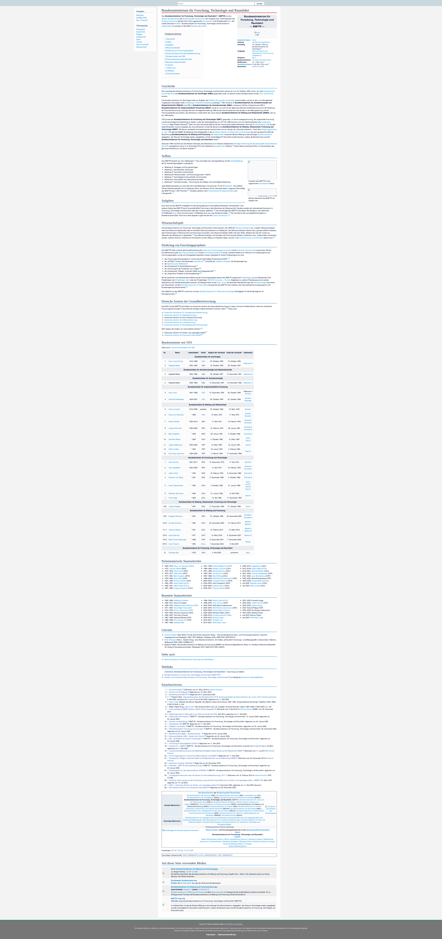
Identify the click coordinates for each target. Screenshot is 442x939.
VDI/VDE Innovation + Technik (218, 280)
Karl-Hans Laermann (176, 453)
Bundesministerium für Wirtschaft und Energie (217, 291)
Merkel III (248, 531)
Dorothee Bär (257, 60)
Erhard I (248, 393)
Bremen (244, 839)
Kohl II (248, 440)
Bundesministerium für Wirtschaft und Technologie (231, 132)
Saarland (256, 841)
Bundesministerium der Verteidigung (200, 797)
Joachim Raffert (175, 568)
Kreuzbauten (207, 21)
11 (173, 193)
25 (227, 308)
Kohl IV (248, 451)
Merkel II (248, 524)
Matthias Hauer (256, 583)
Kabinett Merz (167, 26)
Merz (248, 552)
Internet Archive (216, 689)
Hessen (259, 839)
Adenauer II (248, 363)
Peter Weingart (170, 639)
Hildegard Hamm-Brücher (183, 605)
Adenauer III (248, 374)
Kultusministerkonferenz (237, 846)
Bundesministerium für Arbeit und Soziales (215, 804)
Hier (158, 928)
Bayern (220, 839)
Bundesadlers (186, 883)
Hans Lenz (173, 392)
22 (201, 273)
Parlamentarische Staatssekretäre (221, 191)
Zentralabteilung (237, 161)
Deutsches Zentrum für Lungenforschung (179, 322)
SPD (203, 414)
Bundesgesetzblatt (226, 697)
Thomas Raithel (170, 635)
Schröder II (248, 517)
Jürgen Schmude (175, 428)
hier (149, 928)
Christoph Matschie (220, 580)
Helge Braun (256, 566)
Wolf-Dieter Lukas (219, 622)
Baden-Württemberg (209, 839)
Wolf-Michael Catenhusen (222, 578)
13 (229, 212)
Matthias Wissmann (176, 493)
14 (229, 215)
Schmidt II (248, 422)
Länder (237, 837)
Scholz (248, 541)
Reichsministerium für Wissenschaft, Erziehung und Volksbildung (262, 53)
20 (200, 268)
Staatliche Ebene (243, 40)
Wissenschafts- (212, 830)
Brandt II (248, 416)
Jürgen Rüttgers (175, 506)
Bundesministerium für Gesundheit (194, 285)
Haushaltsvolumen (244, 64)
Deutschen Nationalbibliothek (252, 677)
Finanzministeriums (220, 215)
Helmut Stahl (217, 600)
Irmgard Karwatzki (181, 588)
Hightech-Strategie (223, 261)
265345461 (227, 855)
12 (214, 210)
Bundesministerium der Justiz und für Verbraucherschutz (255, 697)
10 (188, 190)
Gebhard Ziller (179, 622)
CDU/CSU (266, 60)
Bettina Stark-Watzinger (177, 539)
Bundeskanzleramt (229, 815)
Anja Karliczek (174, 535)
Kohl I (248, 438)
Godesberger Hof (191, 102)
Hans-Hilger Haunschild (183, 607)
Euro (174, 213)
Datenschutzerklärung (227, 934)
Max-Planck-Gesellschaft (188, 252)
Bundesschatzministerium (212, 822)
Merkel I (248, 521)
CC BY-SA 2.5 (203, 889)
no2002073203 (209, 855)
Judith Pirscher (257, 603)
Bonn (254, 57)
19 (197, 266)
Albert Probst (178, 585)
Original (191, 699)
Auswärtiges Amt (251, 795)
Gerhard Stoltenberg (176, 399)
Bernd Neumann (219, 571)
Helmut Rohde (174, 421)
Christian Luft (217, 620)
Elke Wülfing (217, 576)
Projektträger (246, 277)
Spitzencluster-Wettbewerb (177, 263)
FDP (203, 392)
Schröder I (248, 515)
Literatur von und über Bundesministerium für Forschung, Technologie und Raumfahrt (196, 677)
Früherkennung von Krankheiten (251, 237)
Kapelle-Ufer (220, 146)
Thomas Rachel (219, 588)
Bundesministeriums (169, 21)
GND (185, 855)
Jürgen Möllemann (176, 445)
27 (206, 332)
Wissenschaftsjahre (242, 228)
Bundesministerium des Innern (228, 795)
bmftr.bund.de (257, 66)
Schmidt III (248, 429)
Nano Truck (221, 282)
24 (176, 293)
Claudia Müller (257, 580)
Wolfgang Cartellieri (181, 600)
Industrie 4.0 (198, 261)
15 (193, 235)
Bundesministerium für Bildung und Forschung (188, 892)
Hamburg (252, 839)
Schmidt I (248, 420)
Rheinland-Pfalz (245, 841)
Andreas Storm (218, 585)
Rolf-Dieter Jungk (256, 617)
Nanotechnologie (260, 282)
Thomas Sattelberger (259, 573)
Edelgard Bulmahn (175, 516)
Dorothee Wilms (175, 439)
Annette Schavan (175, 523)
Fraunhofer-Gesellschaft (213, 252)
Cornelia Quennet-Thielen (222, 615)
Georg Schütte (218, 617)
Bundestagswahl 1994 (261, 124)
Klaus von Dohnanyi (176, 414)
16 (274, 237)
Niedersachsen (216, 841)
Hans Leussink (174, 409)
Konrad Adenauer (168, 93)
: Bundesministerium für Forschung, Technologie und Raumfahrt (194, 671)
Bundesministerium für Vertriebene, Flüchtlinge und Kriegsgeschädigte (238, 823)
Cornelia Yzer (218, 573)
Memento (188, 689)
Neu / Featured (141, 20)
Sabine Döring (257, 605)
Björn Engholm (174, 434)
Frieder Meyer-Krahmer (221, 610)
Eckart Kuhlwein (180, 580)
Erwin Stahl (178, 578)
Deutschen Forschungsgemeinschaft (217, 250)
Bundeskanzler (269, 91)
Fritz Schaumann (180, 620)
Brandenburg (235, 839)
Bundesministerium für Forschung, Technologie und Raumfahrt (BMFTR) (191, 675)
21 (215, 270)
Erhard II (248, 398)
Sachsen (264, 841)
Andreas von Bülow (176, 477)
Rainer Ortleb (174, 449)
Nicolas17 (187, 889)
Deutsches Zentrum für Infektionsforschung (180, 320)
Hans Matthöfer (174, 467)
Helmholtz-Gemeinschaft (246, 250)
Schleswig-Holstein (236, 843)
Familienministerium (264, 134)
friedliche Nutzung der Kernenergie (221, 100)
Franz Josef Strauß (266, 93)
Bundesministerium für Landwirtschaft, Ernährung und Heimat (206, 811)
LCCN (200, 855)
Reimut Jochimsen (181, 610)
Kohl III (248, 445)
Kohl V (248, 506)
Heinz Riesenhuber (176, 485)
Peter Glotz (178, 573)
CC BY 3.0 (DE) (271, 196)
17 (229, 258)
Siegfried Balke (174, 365)
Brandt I (248, 409)
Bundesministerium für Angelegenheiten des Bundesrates (206, 817)
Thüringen (248, 843)
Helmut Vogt (173, 702)
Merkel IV (248, 535)
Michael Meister (258, 571)
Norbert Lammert (219, 568)
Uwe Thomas (218, 603)
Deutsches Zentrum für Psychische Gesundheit (182, 335)
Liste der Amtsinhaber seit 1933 (183, 347)
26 (202, 328)
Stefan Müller (257, 568)
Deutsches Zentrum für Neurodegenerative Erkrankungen (186, 325)
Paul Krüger (173, 497)
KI (235, 237)
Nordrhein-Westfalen (230, 841)
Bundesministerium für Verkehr (221, 806)
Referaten (228, 186)
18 (204, 261)
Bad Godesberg (206, 102)
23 (187, 287)
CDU (203, 399)
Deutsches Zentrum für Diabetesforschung (180, 315)
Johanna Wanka (175, 529)
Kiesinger (248, 400)
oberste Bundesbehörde (261, 42)
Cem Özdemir (174, 544)
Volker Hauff (173, 473)
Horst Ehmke (174, 462)
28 (201, 335)
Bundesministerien (205, 792)
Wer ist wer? (190, 706)
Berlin (179, 23)
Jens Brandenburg (258, 576)
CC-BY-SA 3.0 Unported (233, 924)
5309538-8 (192, 855)
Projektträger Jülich (182, 280)
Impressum (210, 934)
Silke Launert (255, 585)
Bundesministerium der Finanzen (199, 795)
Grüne (203, 544)
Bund (254, 40)
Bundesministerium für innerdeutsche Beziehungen (222, 820)
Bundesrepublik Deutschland (193, 18)
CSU (204, 26)
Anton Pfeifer (178, 583)
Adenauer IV (248, 382)
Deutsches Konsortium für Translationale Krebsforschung (185, 312)
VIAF (220, 855)
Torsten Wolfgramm (219, 566)
